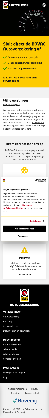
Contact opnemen (12, 358)
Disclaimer (15, 393)
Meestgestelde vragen (14, 372)
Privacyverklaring (14, 208)
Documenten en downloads (16, 330)
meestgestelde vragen (19, 128)
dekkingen (34, 119)
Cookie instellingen (17, 388)
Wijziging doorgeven (13, 354)
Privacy (34, 388)
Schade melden (10, 349)
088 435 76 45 (24, 274)
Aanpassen (23, 236)
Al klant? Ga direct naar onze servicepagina (20, 79)
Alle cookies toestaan (24, 229)
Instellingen (35, 221)
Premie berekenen (12, 344)
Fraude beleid (32, 393)
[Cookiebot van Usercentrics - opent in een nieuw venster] (35, 180)
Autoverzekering (11, 316)
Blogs (5, 377)
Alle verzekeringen (12, 326)
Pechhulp (7, 321)
